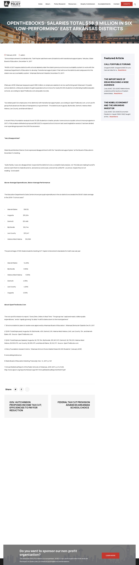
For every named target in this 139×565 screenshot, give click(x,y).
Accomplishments (104, 4)
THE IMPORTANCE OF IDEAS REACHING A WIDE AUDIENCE (116, 82)
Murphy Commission (88, 4)
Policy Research (59, 4)
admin (23, 55)
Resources (72, 4)
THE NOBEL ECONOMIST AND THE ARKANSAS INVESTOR (116, 105)
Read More (122, 70)
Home (40, 4)
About (47, 4)
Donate (127, 4)
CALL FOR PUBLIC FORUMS (117, 64)
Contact (116, 4)
